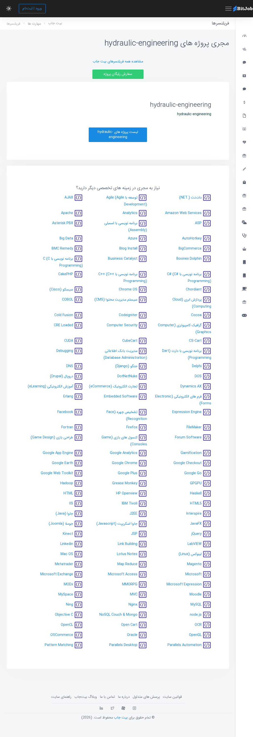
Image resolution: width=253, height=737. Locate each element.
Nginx (132, 605)
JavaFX (196, 524)
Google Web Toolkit (57, 473)
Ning (69, 605)
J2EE (133, 514)
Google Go (193, 473)
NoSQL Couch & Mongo (118, 615)
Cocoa (196, 315)
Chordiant (194, 289)
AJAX (68, 197)
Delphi (197, 366)
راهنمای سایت (61, 697)
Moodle (196, 594)
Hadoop (66, 483)
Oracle (132, 635)
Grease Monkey (124, 483)
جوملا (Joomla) (61, 524)
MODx (68, 584)
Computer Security (122, 325)
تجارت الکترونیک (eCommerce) (113, 386)
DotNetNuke (127, 376)
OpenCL (67, 625)
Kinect (68, 534)
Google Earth (62, 463)
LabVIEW (195, 544)
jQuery (196, 534)
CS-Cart (195, 340)
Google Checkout (187, 463)
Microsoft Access (122, 574)
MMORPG (129, 584)
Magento (194, 564)
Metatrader (64, 564)
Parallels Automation (185, 645)
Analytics (130, 213)
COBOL (67, 300)
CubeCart (129, 340)
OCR (198, 625)
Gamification (191, 453)
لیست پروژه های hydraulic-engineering (118, 134)
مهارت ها (34, 24)
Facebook (65, 412)
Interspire (194, 514)
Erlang (68, 396)
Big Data (66, 238)
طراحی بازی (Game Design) (52, 437)
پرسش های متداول (146, 697)
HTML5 (196, 503)
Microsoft (193, 574)
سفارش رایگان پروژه (118, 74)
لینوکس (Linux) (190, 554)
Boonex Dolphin (189, 259)
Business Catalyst (122, 259)
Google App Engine (58, 453)
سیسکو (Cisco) (61, 289)
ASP (198, 223)
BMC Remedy (62, 249)
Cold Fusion (63, 315)
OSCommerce (61, 635)
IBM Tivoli (129, 503)
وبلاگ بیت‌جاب (85, 697)
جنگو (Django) (126, 366)
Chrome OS (128, 289)
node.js (196, 615)
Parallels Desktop (123, 645)
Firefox (131, 427)
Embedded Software (120, 396)
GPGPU (196, 483)
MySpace (65, 594)
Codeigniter (128, 315)
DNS (69, 366)
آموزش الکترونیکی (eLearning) (50, 386)
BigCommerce (190, 249)
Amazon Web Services (183, 213)
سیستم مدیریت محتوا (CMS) (115, 300)
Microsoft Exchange (56, 574)
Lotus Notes (127, 554)
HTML (68, 493)
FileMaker (194, 427)
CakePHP (65, 274)
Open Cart (129, 625)
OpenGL (195, 635)
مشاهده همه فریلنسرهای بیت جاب (118, 61)
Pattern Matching (59, 645)
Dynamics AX (191, 386)
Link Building (127, 544)
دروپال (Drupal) (61, 376)
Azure (132, 238)
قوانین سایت (172, 697)
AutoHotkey (192, 238)
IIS (71, 503)
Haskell (196, 493)
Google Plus (127, 473)
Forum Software (188, 437)
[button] (8, 8)
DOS (198, 376)
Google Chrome (124, 463)
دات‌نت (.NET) (190, 197)
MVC (133, 594)
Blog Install (128, 249)
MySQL (196, 605)
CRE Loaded (63, 325)
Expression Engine (187, 412)
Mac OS (67, 554)
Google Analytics (123, 453)
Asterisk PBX (62, 223)
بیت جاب (55, 23)
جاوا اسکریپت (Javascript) (116, 524)
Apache (67, 213)
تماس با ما (107, 697)
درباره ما (124, 697)
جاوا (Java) (64, 514)
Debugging (64, 351)
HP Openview (126, 493)
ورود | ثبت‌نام (32, 8)
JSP (134, 534)
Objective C (64, 615)
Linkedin (66, 544)
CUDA (68, 340)
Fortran (67, 427)
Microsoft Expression (184, 584)
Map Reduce (127, 564)
